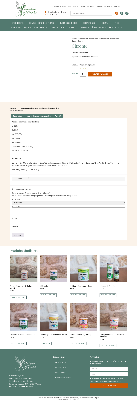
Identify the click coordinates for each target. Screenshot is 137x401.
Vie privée (72, 399)
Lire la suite (45, 343)
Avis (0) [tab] (58, 116)
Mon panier (60, 372)
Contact (117, 6)
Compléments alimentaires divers (49, 108)
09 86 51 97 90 (31, 384)
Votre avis (16, 206)
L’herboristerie (59, 6)
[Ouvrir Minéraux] (110, 23)
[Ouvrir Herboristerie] (25, 23)
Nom (14, 218)
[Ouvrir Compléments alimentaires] (55, 23)
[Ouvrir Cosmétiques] (96, 23)
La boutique (60, 362)
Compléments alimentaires (88, 39)
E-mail (15, 227)
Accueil (74, 39)
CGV (78, 399)
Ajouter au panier (100, 74)
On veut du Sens (72, 398)
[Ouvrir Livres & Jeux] (63, 27)
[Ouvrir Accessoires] (47, 27)
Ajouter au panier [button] (18, 297)
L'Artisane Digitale (93, 398)
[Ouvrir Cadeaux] (77, 27)
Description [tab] (17, 116)
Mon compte (60, 367)
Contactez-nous (63, 377)
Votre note (16, 199)
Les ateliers (73, 6)
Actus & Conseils (87, 6)
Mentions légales (63, 399)
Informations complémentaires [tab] (38, 116)
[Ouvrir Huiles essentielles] (78, 23)
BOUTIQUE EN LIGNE (104, 6)
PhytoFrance (19, 110)
